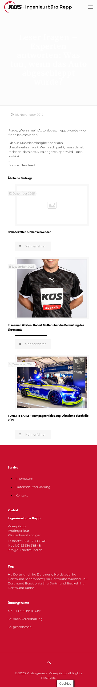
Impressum (24, 478)
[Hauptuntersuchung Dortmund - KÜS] (38, 7)
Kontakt (22, 495)
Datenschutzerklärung (33, 487)
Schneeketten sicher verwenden (29, 232)
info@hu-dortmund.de (25, 550)
